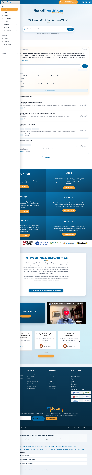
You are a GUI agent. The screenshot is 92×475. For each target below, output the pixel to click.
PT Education (30, 377)
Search (70, 29)
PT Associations (31, 387)
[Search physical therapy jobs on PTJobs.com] (25, 407)
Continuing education (62, 447)
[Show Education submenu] (16, 24)
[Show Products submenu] (16, 27)
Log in (55, 2)
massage (28, 128)
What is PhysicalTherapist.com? (20, 454)
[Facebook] (83, 2)
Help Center (74, 377)
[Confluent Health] (86, 395)
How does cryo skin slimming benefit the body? (28, 102)
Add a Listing (52, 387)
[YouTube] (90, 2)
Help (90, 426)
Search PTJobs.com (38, 417)
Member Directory (53, 377)
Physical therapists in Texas (69, 445)
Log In (50, 379)
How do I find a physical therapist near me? (23, 458)
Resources (70, 426)
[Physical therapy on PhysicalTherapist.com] (41, 346)
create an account (48, 2)
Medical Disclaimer (30, 468)
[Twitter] (86, 2)
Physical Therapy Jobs (32, 382)
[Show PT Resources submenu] (16, 30)
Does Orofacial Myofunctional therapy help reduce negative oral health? (35, 113)
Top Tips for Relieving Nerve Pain (21, 334)
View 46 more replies (49, 90)
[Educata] (86, 391)
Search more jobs (51, 417)
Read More (21, 342)
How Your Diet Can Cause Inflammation (45, 334)
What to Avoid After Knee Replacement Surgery (69, 334)
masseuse (35, 128)
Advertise (85, 426)
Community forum (38, 447)
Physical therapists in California (34, 445)
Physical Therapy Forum (55, 372)
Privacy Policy (39, 468)
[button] (23, 186)
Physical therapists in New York (52, 445)
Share (22, 78)
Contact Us (74, 372)
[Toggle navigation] (2, 6)
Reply (84, 66)
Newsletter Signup (75, 375)
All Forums (51, 375)
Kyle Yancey (22, 345)
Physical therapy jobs (49, 447)
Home (65, 426)
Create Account (53, 382)
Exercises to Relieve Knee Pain (23, 140)
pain (28, 145)
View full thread (82, 70)
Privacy (75, 426)
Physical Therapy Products (33, 379)
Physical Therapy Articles (33, 372)
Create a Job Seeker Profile (71, 411)
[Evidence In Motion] (76, 391)
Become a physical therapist (76, 447)
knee (23, 145)
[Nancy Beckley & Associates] (86, 399)
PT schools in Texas (27, 447)
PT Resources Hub (31, 384)
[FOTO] (76, 395)
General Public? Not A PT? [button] (68, 2)
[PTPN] (76, 399)
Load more (48, 157)
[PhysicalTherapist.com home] (10, 2)
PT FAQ (29, 389)
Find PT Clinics (30, 375)
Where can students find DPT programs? (22, 462)
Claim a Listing (52, 384)
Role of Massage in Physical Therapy (24, 124)
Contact (80, 426)
